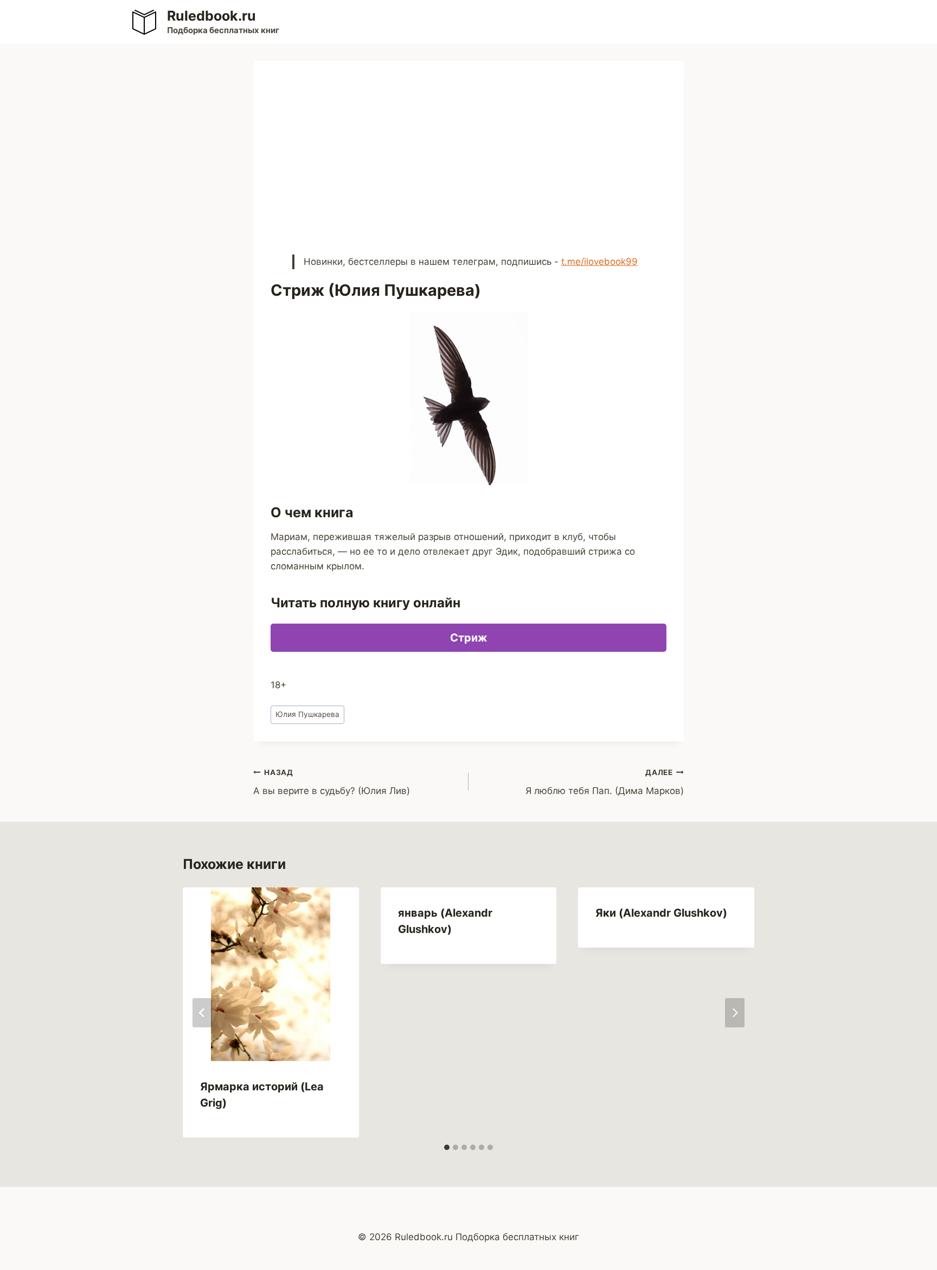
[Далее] (735, 1012)
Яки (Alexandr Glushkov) (661, 912)
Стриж (468, 637)
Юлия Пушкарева (307, 714)
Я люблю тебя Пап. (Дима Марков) (604, 782)
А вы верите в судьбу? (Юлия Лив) (331, 782)
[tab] (447, 1147)
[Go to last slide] (202, 1012)
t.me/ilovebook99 (599, 261)
